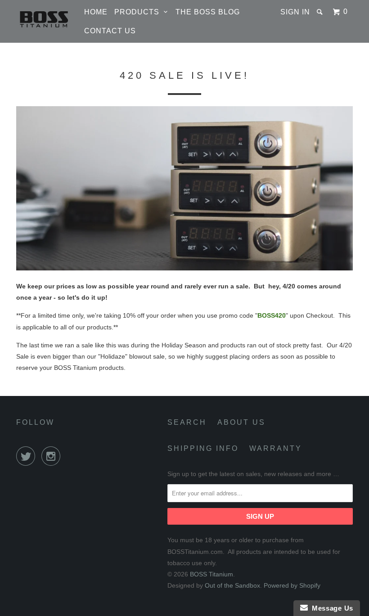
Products (139, 12)
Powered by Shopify (292, 585)
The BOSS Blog (208, 12)
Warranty (275, 448)
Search (187, 422)
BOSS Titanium (211, 574)
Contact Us (110, 31)
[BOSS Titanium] (44, 18)
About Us (241, 422)
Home (96, 12)
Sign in (295, 12)
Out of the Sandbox (232, 585)
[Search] (320, 12)
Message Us (330, 608)
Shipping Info (202, 448)
